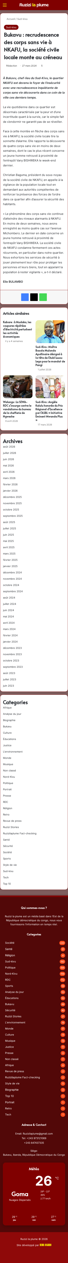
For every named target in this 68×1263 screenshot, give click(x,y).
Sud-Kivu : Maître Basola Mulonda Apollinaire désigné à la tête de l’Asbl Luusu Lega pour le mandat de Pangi (50, 356)
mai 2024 (8, 616)
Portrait (7, 789)
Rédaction (11, 65)
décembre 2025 (12, 496)
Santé (6, 839)
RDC (5, 801)
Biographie (9, 720)
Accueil (10, 18)
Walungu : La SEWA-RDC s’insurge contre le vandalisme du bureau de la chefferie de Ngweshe (17, 409)
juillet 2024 (9, 603)
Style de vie (10, 864)
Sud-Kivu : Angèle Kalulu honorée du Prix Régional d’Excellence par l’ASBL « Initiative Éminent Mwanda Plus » (49, 411)
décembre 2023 (12, 647)
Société (7, 852)
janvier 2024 (10, 641)
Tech (6, 877)
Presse (7, 795)
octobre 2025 (11, 509)
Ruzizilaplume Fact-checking (19, 833)
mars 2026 (9, 478)
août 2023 (9, 673)
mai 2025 (8, 540)
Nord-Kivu (9, 776)
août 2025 (9, 522)
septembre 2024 (13, 591)
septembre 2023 (13, 666)
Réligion (7, 808)
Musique (8, 764)
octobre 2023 (11, 660)
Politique (8, 783)
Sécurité (8, 845)
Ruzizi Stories (11, 827)
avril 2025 (9, 547)
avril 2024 (9, 622)
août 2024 (9, 597)
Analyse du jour (12, 713)
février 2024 (10, 635)
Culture (7, 732)
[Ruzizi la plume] (34, 5)
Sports (7, 858)
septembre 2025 (13, 515)
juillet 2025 (9, 528)
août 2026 (9, 446)
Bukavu (7, 726)
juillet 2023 (9, 679)
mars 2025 (9, 553)
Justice (7, 745)
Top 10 (7, 883)
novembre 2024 (12, 578)
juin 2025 (8, 534)
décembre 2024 (12, 572)
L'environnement (13, 751)
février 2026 (10, 484)
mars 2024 (9, 629)
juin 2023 (8, 685)
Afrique (7, 707)
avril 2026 (9, 471)
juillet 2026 (9, 452)
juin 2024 (8, 610)
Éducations (9, 739)
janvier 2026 (10, 490)
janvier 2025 (10, 566)
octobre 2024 (11, 585)
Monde (7, 757)
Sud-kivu (22, 18)
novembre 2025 (12, 503)
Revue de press (12, 820)
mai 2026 (8, 465)
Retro (6, 814)
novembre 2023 (12, 654)
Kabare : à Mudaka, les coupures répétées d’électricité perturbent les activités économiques (17, 329)
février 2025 (10, 559)
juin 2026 (8, 459)
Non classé (9, 770)
